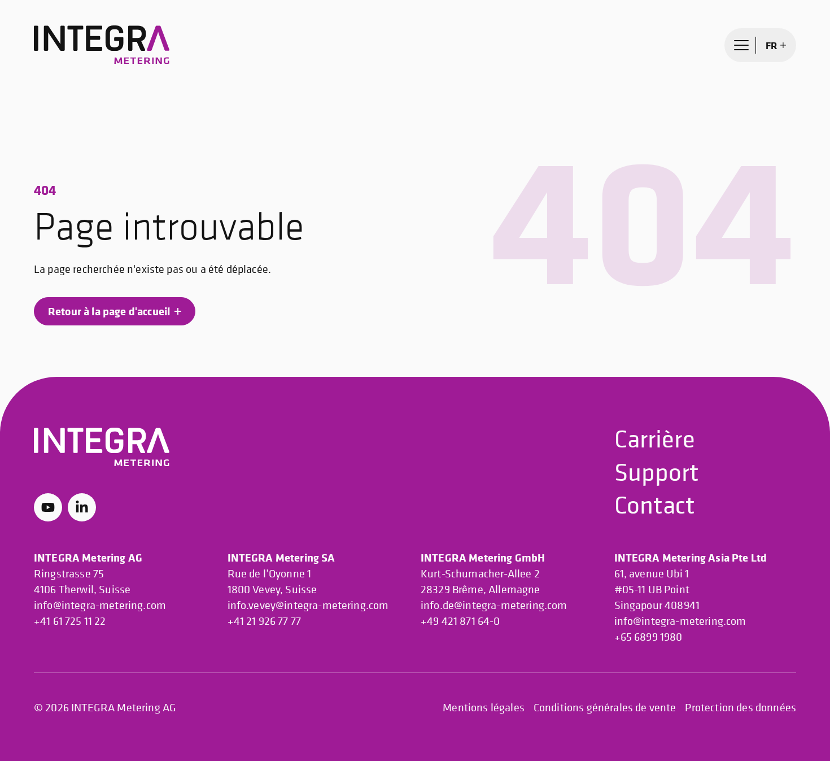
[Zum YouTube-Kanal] (48, 507)
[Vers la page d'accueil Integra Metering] (101, 45)
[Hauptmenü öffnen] (741, 45)
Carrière (654, 438)
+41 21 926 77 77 (265, 621)
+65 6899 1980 (648, 637)
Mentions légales (484, 708)
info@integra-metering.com (100, 605)
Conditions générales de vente (605, 708)
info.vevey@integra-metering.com (308, 605)
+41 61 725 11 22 (70, 621)
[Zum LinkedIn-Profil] (82, 507)
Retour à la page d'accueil (109, 311)
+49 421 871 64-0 (460, 621)
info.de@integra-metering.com (494, 605)
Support (657, 471)
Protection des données (740, 708)
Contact (655, 504)
